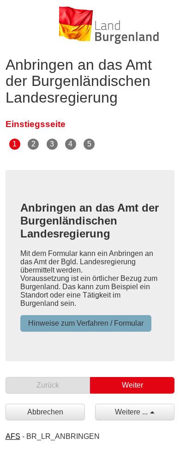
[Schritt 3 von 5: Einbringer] (52, 143)
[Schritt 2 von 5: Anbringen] (34, 143)
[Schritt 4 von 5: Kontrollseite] (71, 143)
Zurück (47, 385)
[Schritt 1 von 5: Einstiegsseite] (15, 143)
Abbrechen (45, 412)
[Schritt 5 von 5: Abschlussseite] (89, 143)
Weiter (132, 385)
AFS (13, 436)
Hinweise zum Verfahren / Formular (86, 323)
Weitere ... (131, 412)
